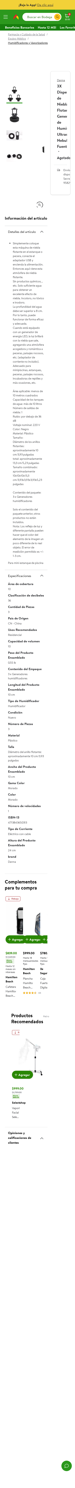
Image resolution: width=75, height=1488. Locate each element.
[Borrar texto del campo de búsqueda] (51, 17)
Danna (61, 80)
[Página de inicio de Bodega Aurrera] (16, 17)
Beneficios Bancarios (19, 27)
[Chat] (66, 1466)
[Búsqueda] (57, 17)
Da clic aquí (45, 5)
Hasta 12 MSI (47, 27)
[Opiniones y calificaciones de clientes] (41, 1136)
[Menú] (6, 17)
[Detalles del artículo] (41, 231)
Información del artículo (26, 218)
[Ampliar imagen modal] (39, 205)
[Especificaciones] (41, 575)
